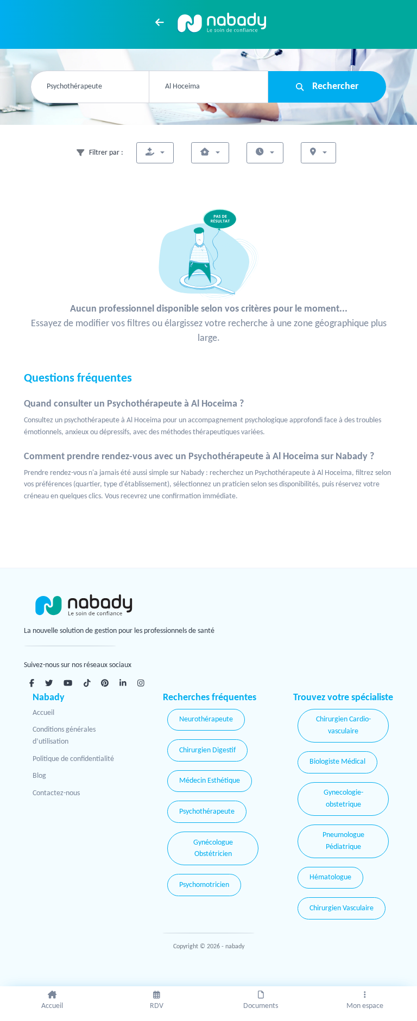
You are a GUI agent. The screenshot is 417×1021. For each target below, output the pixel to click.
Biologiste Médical (337, 762)
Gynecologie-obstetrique (343, 799)
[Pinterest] (105, 683)
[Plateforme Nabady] (116, 605)
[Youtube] (68, 683)
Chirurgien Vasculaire (341, 908)
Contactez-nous (56, 793)
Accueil (43, 713)
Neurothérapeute (206, 719)
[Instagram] (141, 683)
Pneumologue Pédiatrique (343, 841)
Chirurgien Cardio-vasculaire (343, 725)
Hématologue (330, 877)
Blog (39, 776)
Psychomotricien (204, 885)
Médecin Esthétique (209, 781)
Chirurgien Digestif (207, 750)
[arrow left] (159, 22)
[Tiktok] (87, 683)
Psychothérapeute (207, 812)
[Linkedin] (123, 683)
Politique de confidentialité (73, 759)
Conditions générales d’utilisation (64, 736)
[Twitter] (49, 683)
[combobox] (89, 87)
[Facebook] (32, 683)
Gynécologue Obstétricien (213, 849)
